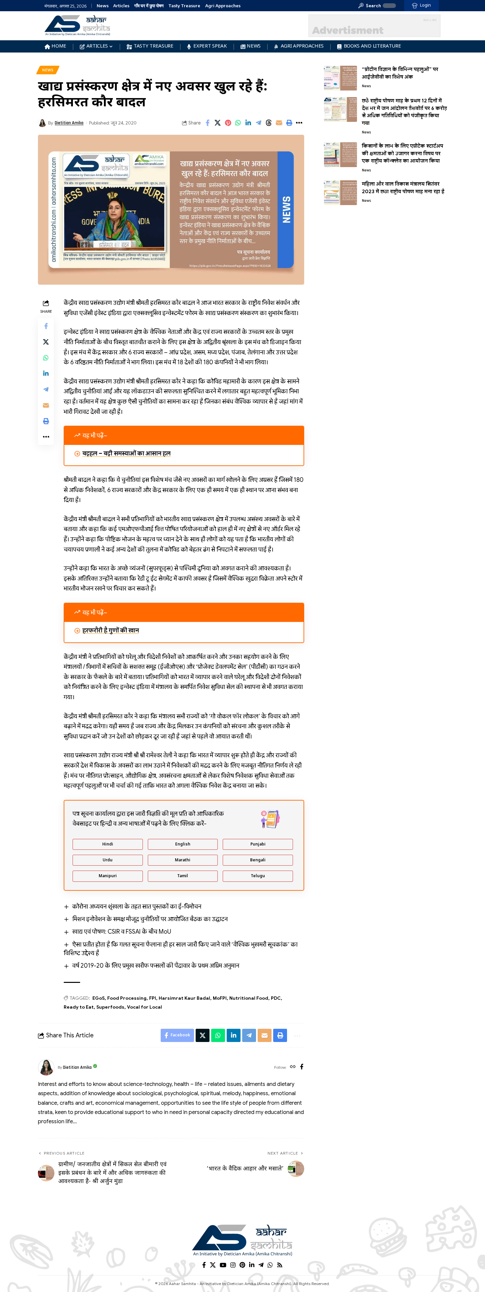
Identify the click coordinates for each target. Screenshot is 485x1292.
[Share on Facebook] (207, 123)
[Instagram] (233, 1265)
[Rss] (279, 1265)
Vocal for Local (144, 1007)
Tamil (182, 876)
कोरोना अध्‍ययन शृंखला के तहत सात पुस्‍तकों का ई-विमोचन (136, 906)
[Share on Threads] (269, 123)
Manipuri (108, 876)
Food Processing (126, 998)
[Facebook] (301, 1067)
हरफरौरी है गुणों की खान (110, 630)
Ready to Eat (79, 1007)
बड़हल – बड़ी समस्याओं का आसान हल (126, 453)
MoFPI (220, 998)
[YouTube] (223, 1265)
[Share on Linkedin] (248, 123)
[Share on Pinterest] (228, 123)
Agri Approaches (223, 6)
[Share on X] (217, 123)
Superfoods (110, 1007)
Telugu (258, 876)
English (182, 844)
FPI (152, 998)
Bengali (258, 860)
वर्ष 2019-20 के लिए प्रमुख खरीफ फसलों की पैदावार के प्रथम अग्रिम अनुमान (155, 965)
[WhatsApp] (270, 1265)
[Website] (292, 1067)
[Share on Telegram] (258, 123)
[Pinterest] (242, 1265)
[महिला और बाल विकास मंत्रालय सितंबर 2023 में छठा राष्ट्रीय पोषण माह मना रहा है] (340, 192)
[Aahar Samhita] (242, 1240)
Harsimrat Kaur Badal (184, 998)
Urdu (108, 860)
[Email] (279, 123)
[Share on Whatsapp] (238, 123)
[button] (369, 5)
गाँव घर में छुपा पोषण (149, 6)
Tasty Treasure (184, 6)
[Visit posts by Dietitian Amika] (46, 1067)
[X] (212, 1265)
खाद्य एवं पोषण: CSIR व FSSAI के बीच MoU (121, 931)
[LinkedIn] (251, 1265)
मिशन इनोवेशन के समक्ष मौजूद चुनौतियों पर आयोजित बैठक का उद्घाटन (150, 919)
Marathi (182, 860)
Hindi (107, 844)
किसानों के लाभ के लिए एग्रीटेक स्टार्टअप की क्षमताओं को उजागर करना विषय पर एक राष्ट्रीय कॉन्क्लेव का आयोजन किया (402, 153)
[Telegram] (261, 1265)
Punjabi (258, 844)
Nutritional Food (248, 998)
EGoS (98, 998)
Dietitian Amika (69, 123)
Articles (121, 6)
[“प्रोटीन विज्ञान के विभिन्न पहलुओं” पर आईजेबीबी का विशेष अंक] (340, 78)
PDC (276, 998)
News (103, 6)
